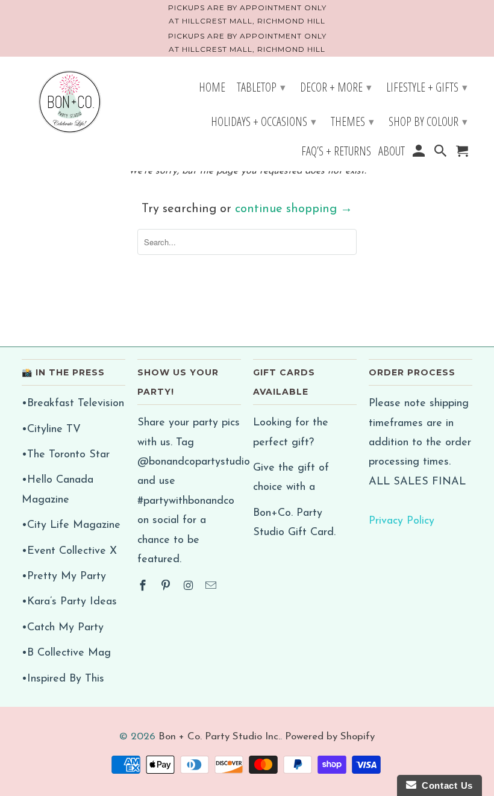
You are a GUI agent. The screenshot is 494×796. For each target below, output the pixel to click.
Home (212, 88)
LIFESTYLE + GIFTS (426, 87)
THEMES (352, 121)
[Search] (441, 152)
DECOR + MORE (336, 87)
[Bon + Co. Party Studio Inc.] (70, 103)
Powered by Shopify (330, 737)
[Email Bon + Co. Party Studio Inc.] (212, 586)
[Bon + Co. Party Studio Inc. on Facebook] (144, 586)
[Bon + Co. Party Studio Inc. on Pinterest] (167, 586)
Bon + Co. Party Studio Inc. (219, 737)
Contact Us (444, 785)
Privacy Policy (401, 521)
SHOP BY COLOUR (428, 121)
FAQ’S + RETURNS (336, 152)
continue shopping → (293, 209)
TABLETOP (261, 87)
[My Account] (419, 152)
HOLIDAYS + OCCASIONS (263, 121)
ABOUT (391, 152)
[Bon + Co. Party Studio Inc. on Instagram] (189, 586)
